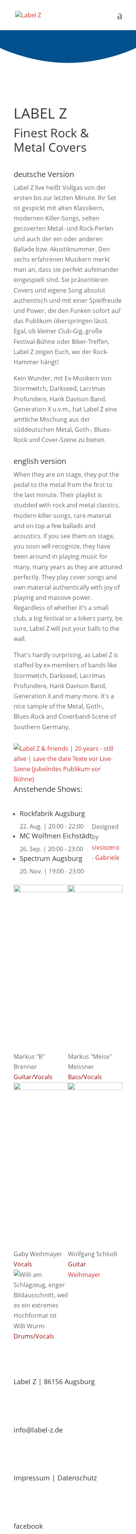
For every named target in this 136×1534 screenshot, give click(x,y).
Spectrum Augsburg (51, 858)
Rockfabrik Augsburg (52, 813)
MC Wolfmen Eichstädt (56, 835)
